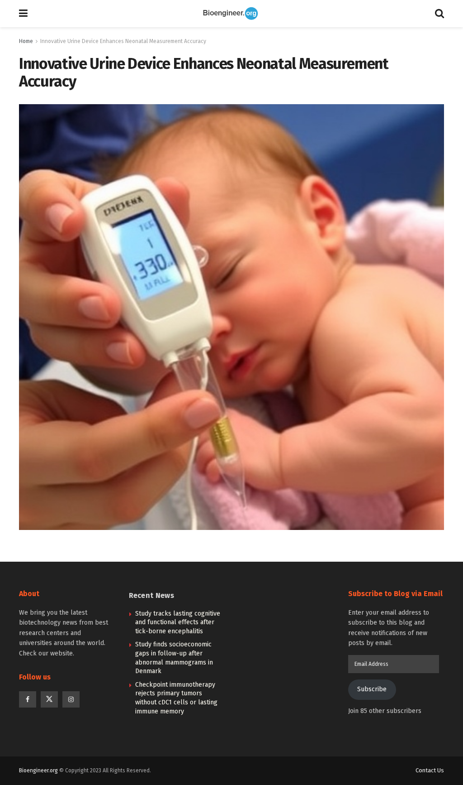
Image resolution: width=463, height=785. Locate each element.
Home (26, 41)
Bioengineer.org (38, 770)
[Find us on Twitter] (49, 699)
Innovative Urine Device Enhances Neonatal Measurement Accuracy (123, 41)
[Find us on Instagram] (71, 699)
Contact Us (430, 770)
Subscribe (372, 689)
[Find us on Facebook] (27, 699)
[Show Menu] (23, 13)
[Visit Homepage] (231, 13)
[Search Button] (439, 13)
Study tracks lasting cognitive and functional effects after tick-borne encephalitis (177, 622)
